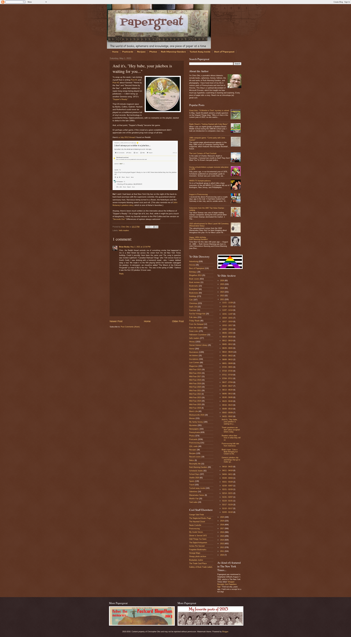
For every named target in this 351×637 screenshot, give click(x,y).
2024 (222, 288)
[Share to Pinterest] (157, 227)
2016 (222, 532)
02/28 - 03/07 (227, 486)
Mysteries (193, 425)
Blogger (225, 632)
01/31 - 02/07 (227, 497)
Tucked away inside (197, 488)
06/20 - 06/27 (227, 386)
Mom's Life (193, 411)
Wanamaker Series (196, 495)
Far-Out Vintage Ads (197, 314)
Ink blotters (193, 355)
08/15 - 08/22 (227, 356)
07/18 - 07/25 (227, 371)
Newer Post (116, 321)
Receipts (192, 450)
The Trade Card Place (198, 563)
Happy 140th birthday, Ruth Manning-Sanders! (198, 238)
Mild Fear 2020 (195, 387)
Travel (191, 485)
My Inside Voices (196, 532)
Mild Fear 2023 (195, 397)
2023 (222, 292)
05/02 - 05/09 (227, 413)
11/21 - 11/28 (227, 303)
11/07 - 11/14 (227, 310)
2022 (222, 296)
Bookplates (193, 289)
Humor (191, 349)
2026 (222, 280)
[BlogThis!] (149, 227)
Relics (191, 460)
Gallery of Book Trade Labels (200, 567)
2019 (222, 521)
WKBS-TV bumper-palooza (200, 181)
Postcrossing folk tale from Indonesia (230, 445)
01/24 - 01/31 (227, 501)
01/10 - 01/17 (227, 508)
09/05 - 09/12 (227, 344)
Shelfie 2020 (194, 478)
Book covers (194, 279)
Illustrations (193, 352)
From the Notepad (196, 324)
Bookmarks (193, 286)
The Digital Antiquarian (198, 543)
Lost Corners (194, 362)
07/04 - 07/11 (227, 378)
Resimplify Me (195, 464)
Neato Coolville (195, 525)
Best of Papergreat (224, 51)
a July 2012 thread (127, 137)
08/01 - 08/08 (227, 363)
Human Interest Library (198, 345)
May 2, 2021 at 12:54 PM (140, 247)
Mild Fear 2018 (195, 380)
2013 (222, 544)
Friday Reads (194, 321)
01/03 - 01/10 (227, 512)
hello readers (124, 230)
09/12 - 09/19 (227, 341)
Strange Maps (194, 553)
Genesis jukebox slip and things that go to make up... (231, 460)
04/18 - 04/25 (227, 467)
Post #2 (116, 83)
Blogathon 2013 (195, 275)
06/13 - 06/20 (227, 390)
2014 (222, 540)
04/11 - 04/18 (227, 470)
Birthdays (193, 272)
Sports (191, 481)
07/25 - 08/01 (227, 367)
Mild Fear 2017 (195, 376)
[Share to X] (151, 227)
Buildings (192, 296)
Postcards (127, 51)
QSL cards (193, 446)
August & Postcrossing (198, 194)
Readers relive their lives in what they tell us (231, 438)
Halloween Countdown (198, 335)
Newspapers (194, 429)
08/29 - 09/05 (227, 348)
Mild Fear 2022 (195, 394)
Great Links (193, 331)
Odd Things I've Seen (197, 539)
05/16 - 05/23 (227, 405)
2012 (222, 547)
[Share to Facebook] (154, 227)
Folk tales (193, 317)
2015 (222, 536)
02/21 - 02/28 (227, 489)
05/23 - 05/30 (227, 401)
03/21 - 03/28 (227, 482)
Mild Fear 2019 (195, 383)
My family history (196, 422)
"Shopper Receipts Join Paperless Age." (227, 584)
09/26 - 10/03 (227, 333)
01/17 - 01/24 (227, 505)
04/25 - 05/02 (227, 416)
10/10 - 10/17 (227, 325)
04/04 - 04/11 (227, 474)
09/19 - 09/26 (227, 337)
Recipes (141, 51)
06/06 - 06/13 (227, 394)
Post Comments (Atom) (130, 327)
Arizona (192, 265)
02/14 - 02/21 (227, 493)
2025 (222, 284)
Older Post (178, 321)
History (192, 342)
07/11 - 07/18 (227, 375)
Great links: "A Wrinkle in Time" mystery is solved (209, 110)
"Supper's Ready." (120, 99)
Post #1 (134, 80)
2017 (222, 528)
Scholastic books (196, 471)
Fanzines (192, 310)
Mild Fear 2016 (195, 373)
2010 (222, 555)
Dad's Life (193, 307)
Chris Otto (125, 227)
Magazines (193, 366)
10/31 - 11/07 (227, 314)
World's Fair (194, 499)
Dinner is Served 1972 (198, 536)
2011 (222, 551)
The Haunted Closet (197, 522)
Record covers (195, 457)
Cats (191, 300)
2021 (222, 299)
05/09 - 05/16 (227, 409)
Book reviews (194, 282)
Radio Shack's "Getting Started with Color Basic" (208, 124)
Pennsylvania (194, 432)
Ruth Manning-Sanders (173, 51)
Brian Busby (124, 247)
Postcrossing (194, 443)
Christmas (193, 303)
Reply (121, 274)
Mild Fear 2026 (195, 408)
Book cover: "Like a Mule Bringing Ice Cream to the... (230, 452)
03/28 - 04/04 (227, 478)
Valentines (193, 492)
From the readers (196, 328)
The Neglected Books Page (200, 518)
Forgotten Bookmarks (197, 550)
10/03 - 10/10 (227, 329)
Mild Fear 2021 (195, 390)
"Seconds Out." (119, 219)
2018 (222, 525)
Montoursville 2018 (196, 415)
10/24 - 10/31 (227, 318)
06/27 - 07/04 (227, 382)
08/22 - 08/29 (227, 352)
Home (115, 51)
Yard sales (193, 502)
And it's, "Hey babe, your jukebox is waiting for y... (229, 422)
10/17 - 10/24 (227, 321)
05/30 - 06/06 (227, 397)
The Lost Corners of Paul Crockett (202, 153)
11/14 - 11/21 (227, 306)
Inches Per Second (196, 546)
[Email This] (146, 227)
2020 (222, 517)
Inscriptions (193, 359)
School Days (194, 474)
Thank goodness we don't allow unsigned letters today (231, 429)
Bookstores (193, 293)
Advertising (193, 261)
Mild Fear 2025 (195, 404)
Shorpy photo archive (197, 556)
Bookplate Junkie (196, 560)
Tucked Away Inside (200, 51)
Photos (153, 51)
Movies (192, 418)
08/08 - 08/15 (227, 359)
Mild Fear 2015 (195, 369)
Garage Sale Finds (196, 515)
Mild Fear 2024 (195, 401)
